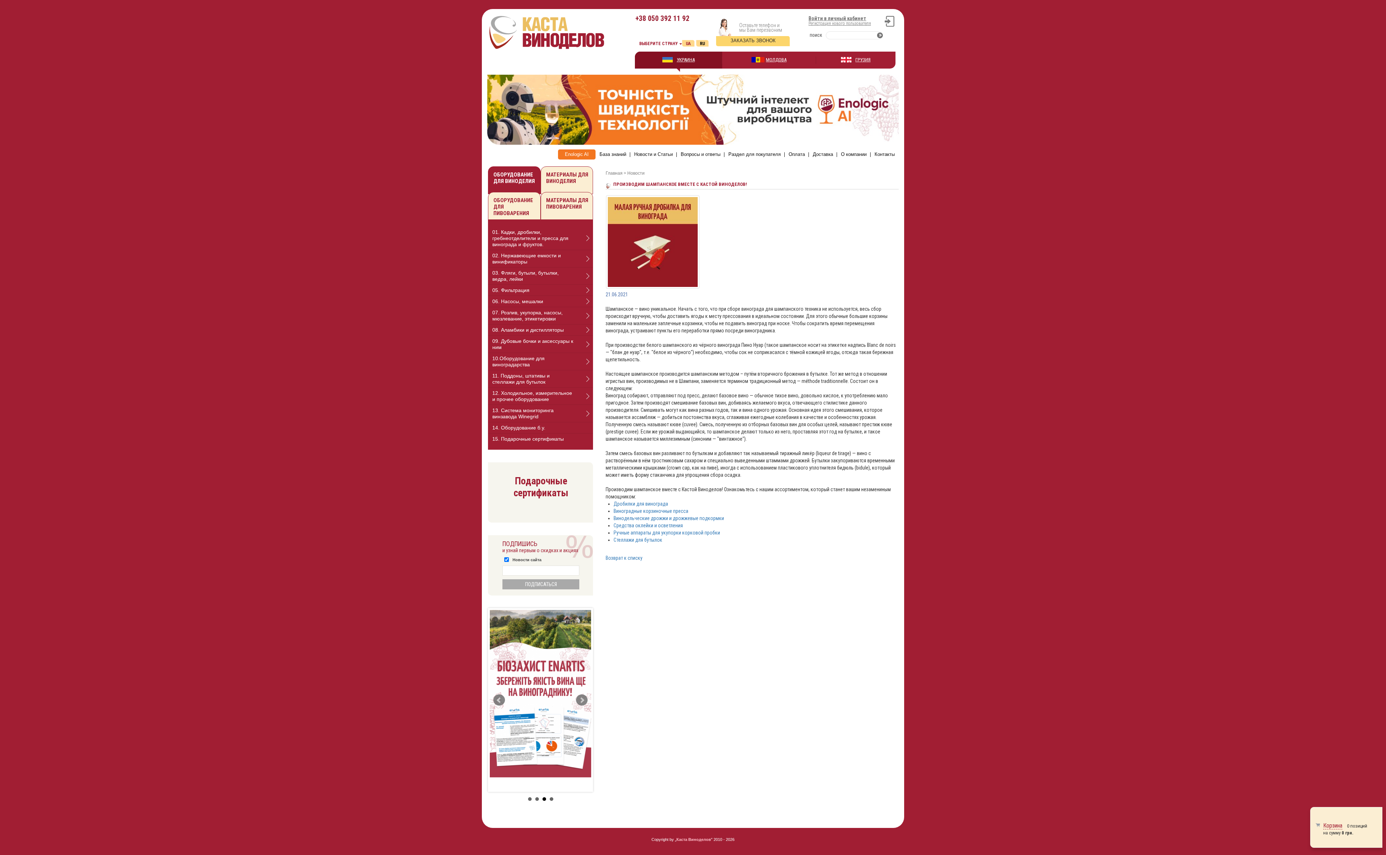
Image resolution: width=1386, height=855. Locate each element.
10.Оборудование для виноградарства (518, 361)
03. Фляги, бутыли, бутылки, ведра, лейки (525, 276)
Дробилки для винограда (641, 504)
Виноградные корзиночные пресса (651, 511)
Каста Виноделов (693, 839)
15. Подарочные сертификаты (528, 439)
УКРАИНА (686, 59)
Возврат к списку (624, 558)
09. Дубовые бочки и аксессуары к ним (532, 344)
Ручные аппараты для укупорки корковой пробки (667, 533)
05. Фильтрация (510, 290)
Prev (499, 700)
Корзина (1332, 825)
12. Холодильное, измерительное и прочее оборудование (532, 396)
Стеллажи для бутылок (638, 540)
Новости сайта (527, 560)
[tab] (540, 238)
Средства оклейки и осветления (648, 525)
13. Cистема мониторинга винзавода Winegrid (523, 413)
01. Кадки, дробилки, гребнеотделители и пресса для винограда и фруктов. (530, 238)
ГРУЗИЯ (863, 59)
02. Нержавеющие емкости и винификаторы (526, 259)
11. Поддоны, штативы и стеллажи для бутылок (521, 379)
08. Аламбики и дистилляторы (528, 330)
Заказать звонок (753, 40)
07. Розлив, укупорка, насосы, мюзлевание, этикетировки (527, 316)
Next (582, 700)
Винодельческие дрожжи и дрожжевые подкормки (669, 518)
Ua (688, 43)
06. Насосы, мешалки (517, 301)
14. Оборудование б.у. (518, 428)
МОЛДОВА (776, 59)
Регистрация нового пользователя (839, 23)
